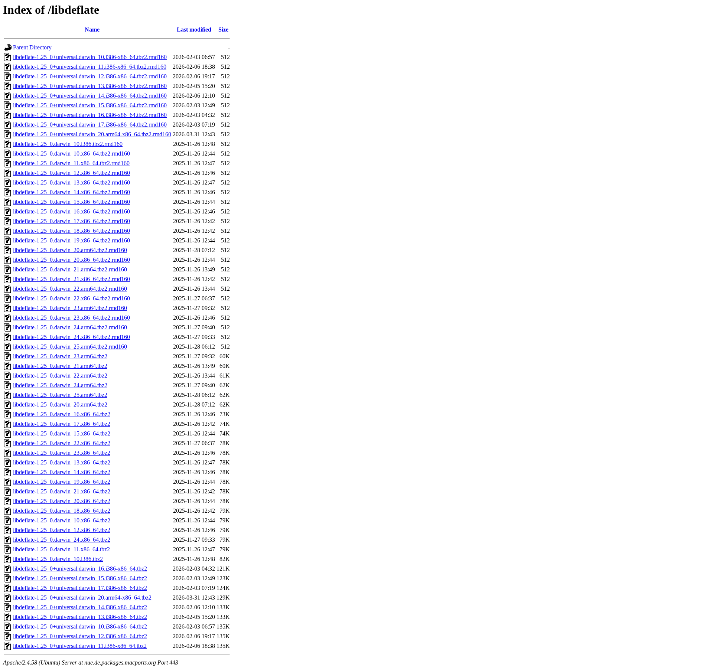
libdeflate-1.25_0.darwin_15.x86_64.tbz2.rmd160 (71, 202)
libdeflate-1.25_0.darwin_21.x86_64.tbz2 (61, 491)
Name (92, 29)
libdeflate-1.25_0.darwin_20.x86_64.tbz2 (61, 501)
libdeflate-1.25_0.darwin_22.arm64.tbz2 (60, 375)
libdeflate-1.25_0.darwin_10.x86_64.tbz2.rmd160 (71, 153)
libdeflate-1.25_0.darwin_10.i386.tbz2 (58, 559)
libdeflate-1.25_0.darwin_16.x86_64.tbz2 (61, 414)
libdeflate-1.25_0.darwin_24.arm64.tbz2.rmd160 (70, 327)
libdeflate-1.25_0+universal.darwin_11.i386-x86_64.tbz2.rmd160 (89, 66)
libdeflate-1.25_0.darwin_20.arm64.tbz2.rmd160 (70, 250)
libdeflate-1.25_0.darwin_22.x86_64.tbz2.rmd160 (71, 298)
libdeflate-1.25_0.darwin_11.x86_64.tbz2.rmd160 (71, 163)
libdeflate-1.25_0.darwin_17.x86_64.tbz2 (61, 424)
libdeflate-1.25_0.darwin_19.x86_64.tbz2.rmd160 (71, 240)
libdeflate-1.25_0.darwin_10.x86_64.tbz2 (61, 520)
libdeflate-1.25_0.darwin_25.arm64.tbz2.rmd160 (70, 346)
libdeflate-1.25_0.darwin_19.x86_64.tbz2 (61, 482)
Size (223, 29)
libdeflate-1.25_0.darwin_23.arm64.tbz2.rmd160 (70, 308)
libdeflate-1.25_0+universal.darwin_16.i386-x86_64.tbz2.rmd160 (90, 115)
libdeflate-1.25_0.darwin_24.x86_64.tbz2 (61, 539)
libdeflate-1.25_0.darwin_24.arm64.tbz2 (60, 385)
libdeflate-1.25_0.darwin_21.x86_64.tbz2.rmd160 (71, 279)
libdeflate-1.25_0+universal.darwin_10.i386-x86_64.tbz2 (80, 626)
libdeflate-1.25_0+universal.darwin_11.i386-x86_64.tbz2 (80, 646)
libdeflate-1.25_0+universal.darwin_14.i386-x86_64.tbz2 (80, 607)
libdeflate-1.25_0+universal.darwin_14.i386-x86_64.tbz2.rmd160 (90, 95)
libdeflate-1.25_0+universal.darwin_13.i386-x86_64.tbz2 (80, 617)
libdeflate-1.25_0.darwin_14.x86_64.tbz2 (61, 472)
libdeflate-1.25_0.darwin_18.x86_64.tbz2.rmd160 (71, 231)
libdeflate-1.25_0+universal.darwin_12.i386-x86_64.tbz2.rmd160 (90, 76)
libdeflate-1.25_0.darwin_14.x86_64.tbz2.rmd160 (71, 192)
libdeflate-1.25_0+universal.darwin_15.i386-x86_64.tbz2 (80, 578)
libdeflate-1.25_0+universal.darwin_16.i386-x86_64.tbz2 (80, 568)
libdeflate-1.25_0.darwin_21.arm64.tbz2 (60, 366)
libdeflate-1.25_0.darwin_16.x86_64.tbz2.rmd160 (71, 211)
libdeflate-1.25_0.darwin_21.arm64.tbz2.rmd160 (70, 269)
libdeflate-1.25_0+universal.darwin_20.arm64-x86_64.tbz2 (82, 597)
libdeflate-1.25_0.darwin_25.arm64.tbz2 (60, 395)
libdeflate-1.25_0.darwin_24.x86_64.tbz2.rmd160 (71, 337)
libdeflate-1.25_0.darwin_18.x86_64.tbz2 (61, 511)
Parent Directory (32, 47)
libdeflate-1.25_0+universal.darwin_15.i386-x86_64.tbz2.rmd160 (90, 105)
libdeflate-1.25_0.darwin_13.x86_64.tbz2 (61, 462)
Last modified (194, 29)
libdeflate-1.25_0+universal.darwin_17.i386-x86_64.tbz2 (80, 588)
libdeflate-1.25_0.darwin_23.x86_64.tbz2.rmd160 (71, 317)
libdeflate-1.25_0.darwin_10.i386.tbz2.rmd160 (68, 144)
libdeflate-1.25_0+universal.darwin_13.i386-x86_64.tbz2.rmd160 (90, 86)
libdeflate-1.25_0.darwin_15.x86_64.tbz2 (61, 433)
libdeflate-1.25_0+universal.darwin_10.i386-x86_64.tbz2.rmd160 (90, 57)
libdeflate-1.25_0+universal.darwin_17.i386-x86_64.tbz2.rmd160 (90, 124)
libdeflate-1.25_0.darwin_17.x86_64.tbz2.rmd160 (71, 221)
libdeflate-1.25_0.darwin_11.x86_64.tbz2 (61, 549)
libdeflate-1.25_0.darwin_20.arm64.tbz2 (60, 404)
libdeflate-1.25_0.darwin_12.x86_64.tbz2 (61, 530)
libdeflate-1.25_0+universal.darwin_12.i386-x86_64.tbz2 (80, 636)
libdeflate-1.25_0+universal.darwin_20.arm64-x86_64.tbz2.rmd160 (92, 134)
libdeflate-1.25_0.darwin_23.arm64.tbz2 (60, 356)
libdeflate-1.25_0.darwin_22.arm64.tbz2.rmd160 (70, 288)
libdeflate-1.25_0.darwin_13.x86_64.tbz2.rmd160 (71, 182)
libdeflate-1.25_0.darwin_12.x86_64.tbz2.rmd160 (71, 173)
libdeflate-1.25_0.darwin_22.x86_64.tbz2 (61, 443)
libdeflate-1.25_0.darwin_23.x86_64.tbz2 (61, 453)
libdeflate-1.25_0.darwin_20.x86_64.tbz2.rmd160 (71, 260)
